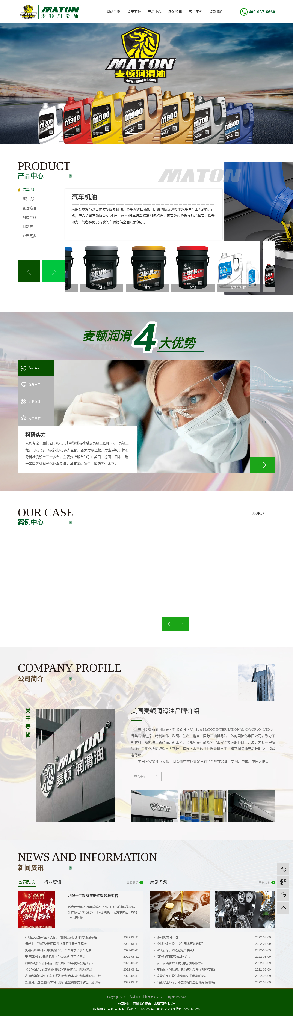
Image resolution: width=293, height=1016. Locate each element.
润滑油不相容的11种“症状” (174, 956)
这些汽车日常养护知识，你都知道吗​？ (182, 976)
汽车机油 (29, 190)
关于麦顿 (134, 12)
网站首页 (113, 12)
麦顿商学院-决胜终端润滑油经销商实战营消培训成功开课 (63, 976)
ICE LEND (211, 287)
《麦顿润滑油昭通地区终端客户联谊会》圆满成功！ (59, 969)
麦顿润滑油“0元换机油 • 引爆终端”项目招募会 (55, 956)
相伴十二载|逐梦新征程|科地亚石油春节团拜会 (56, 943)
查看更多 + (31, 236)
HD (119, 287)
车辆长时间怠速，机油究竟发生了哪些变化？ (187, 969)
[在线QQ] (283, 895)
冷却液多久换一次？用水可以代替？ (181, 943)
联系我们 (216, 12)
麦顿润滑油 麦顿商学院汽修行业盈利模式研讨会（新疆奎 (63, 982)
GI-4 (74, 287)
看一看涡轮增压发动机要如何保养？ (181, 963)
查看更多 (140, 776)
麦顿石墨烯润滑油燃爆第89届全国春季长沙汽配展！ (59, 950)
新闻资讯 (175, 12)
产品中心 (155, 12)
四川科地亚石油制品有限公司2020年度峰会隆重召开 (60, 963)
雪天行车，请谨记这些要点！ (176, 950)
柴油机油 (29, 199)
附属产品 (29, 217)
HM (165, 287)
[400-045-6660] (283, 869)
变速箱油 (29, 208)
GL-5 (257, 287)
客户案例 (196, 12)
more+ (258, 513)
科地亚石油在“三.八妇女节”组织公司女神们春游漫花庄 (61, 937)
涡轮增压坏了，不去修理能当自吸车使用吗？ (187, 982)
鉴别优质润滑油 (167, 937)
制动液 (28, 227)
